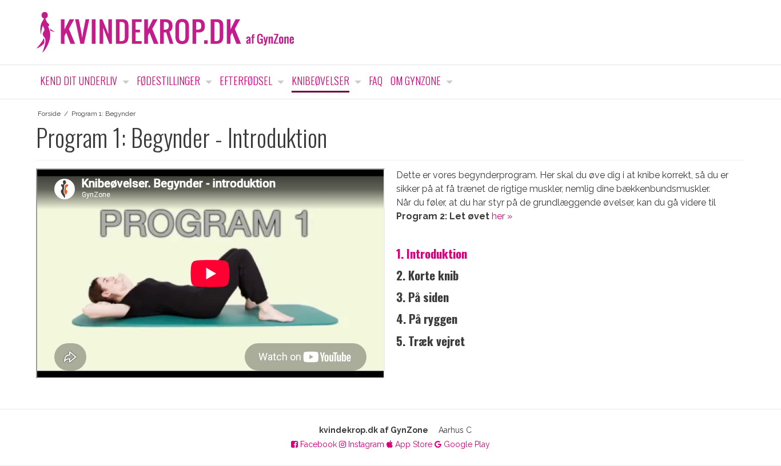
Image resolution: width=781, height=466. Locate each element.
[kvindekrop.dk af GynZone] (390, 32)
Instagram (365, 444)
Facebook (317, 444)
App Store (412, 444)
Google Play (465, 444)
